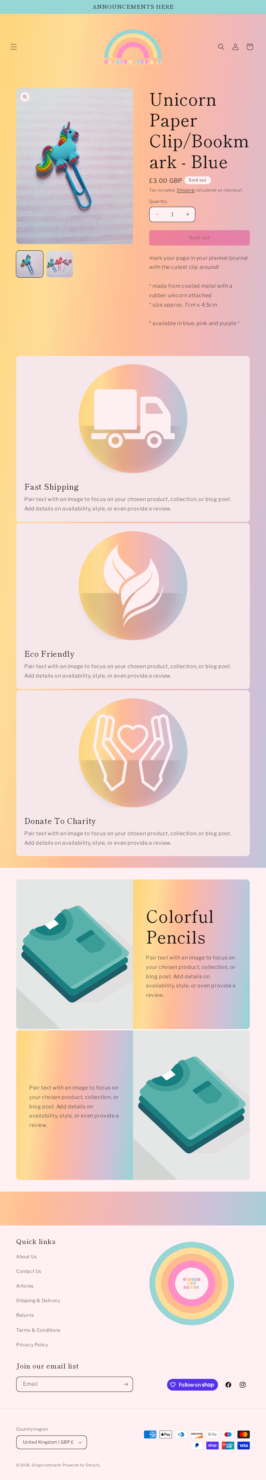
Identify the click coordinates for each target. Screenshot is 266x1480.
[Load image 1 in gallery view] (29, 264)
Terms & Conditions (38, 1330)
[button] (13, 47)
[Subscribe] (125, 1384)
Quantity (158, 201)
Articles (25, 1285)
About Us (26, 1256)
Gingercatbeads (47, 1465)
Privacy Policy (32, 1344)
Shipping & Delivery (38, 1300)
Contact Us (29, 1271)
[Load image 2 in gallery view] (59, 264)
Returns (25, 1315)
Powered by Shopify (81, 1465)
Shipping (186, 190)
